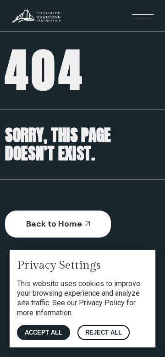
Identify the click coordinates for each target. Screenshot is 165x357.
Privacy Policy (102, 302)
